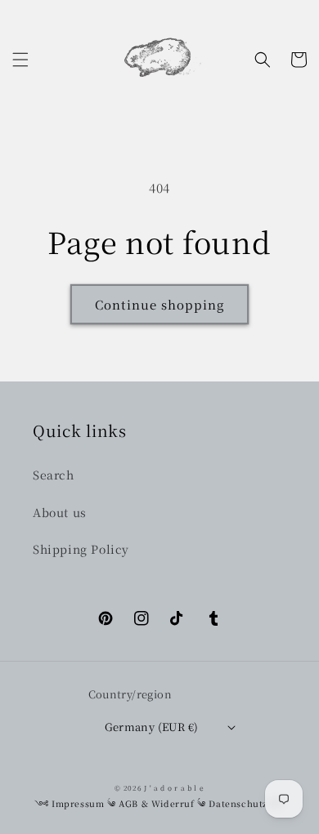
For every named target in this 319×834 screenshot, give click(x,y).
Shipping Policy (81, 549)
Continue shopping (159, 304)
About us (60, 512)
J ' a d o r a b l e (174, 787)
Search (53, 474)
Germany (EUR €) (152, 726)
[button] (20, 60)
